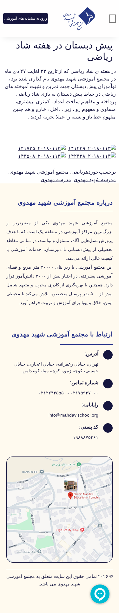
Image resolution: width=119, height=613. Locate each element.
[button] (112, 18)
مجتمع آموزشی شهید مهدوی (39, 172)
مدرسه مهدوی (56, 179)
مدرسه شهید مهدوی (95, 179)
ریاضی (78, 172)
